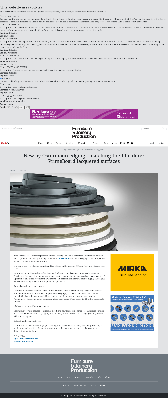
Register (161, 143)
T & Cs (66, 385)
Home (41, 143)
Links (102, 385)
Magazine (89, 377)
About (114, 143)
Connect (96, 143)
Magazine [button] (83, 143)
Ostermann (63, 258)
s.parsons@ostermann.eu (26, 338)
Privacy (93, 385)
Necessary (11, 16)
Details (3, 107)
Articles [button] (69, 143)
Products (21, 171)
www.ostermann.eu (23, 341)
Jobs (106, 143)
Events (59, 143)
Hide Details (12, 107)
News (49, 143)
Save (21, 107)
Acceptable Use (79, 385)
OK (27, 107)
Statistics (6, 78)
